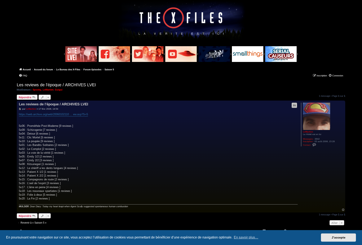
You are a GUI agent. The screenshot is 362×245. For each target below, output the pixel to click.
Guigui (58, 89)
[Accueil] (181, 21)
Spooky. (37, 89)
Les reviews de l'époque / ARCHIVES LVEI (56, 85)
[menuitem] (23, 75)
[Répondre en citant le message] (294, 105)
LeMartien (48, 89)
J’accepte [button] (338, 237)
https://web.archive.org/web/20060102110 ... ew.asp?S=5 (53, 114)
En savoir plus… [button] (246, 237)
